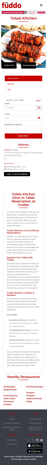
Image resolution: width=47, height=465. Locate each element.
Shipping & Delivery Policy (12, 428)
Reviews (11, 84)
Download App (29, 65)
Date (7, 103)
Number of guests (13, 124)
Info (9, 89)
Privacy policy (35, 423)
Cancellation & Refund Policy (35, 428)
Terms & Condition (11, 423)
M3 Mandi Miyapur (34, 387)
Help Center (11, 440)
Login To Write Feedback (17, 174)
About (12, 419)
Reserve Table (13, 78)
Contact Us (12, 444)
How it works (35, 419)
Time (7, 114)
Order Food (9, 65)
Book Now (23, 136)
